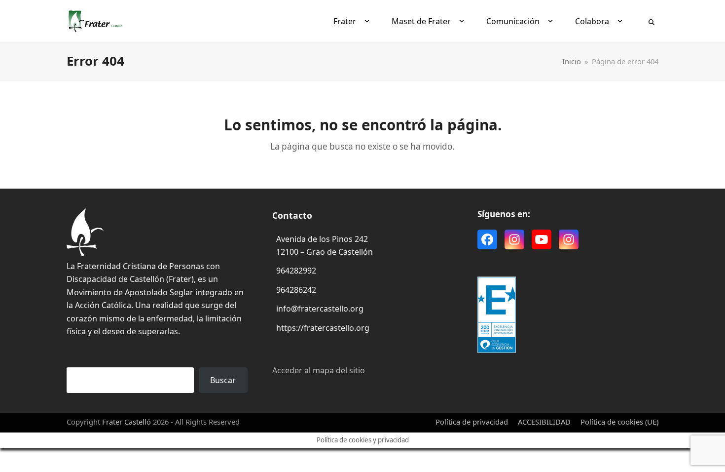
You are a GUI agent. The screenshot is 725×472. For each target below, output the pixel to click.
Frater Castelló (126, 422)
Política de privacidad (471, 422)
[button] (651, 21)
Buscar (223, 380)
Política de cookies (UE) (619, 422)
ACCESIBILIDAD (544, 422)
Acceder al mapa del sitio (318, 370)
